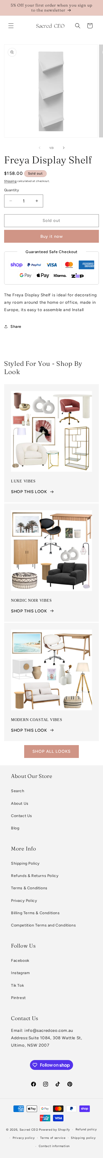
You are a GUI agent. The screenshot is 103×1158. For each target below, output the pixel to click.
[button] (11, 26)
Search (17, 791)
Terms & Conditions (29, 888)
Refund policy (86, 1129)
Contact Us (21, 816)
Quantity (11, 190)
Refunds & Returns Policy (35, 875)
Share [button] (15, 326)
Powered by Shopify (54, 1129)
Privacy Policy (24, 900)
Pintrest (18, 997)
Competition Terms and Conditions (43, 925)
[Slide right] (64, 148)
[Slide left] (40, 148)
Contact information (54, 1146)
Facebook (20, 960)
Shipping (10, 181)
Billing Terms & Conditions (35, 913)
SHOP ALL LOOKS (51, 751)
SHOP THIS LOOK (29, 491)
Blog (15, 828)
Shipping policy (83, 1138)
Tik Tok (17, 985)
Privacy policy (24, 1138)
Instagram (20, 973)
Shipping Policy (25, 863)
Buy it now (51, 236)
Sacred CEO (29, 1129)
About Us (20, 803)
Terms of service (52, 1138)
